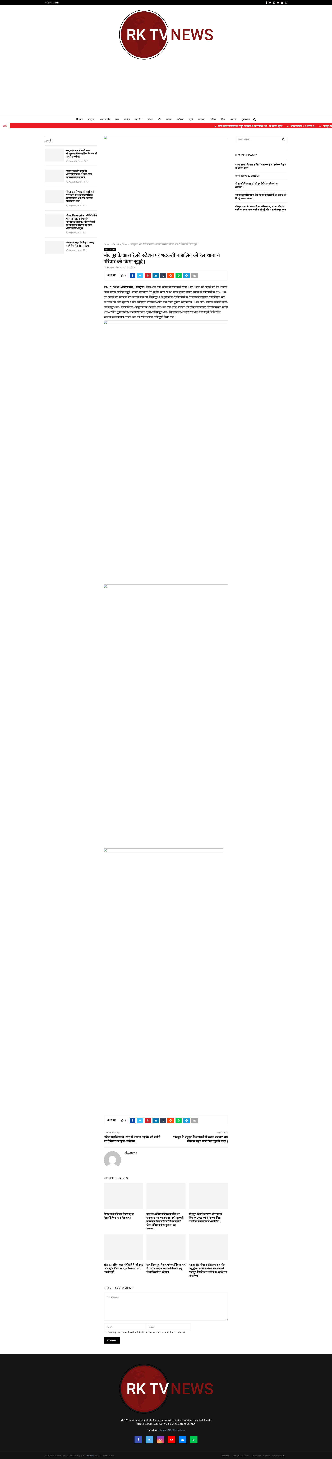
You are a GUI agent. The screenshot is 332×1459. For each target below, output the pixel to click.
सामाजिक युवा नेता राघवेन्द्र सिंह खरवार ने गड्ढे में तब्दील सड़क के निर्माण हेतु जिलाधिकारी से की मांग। (166, 1268)
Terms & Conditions (240, 1455)
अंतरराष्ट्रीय (105, 119)
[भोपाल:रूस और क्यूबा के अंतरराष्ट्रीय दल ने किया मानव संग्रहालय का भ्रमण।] (54, 176)
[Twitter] (149, 1439)
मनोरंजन (180, 119)
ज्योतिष (213, 119)
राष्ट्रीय (91, 119)
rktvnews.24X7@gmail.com (172, 1429)
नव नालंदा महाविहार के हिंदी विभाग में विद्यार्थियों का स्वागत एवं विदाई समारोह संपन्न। (260, 196)
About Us (226, 1455)
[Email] (182, 1439)
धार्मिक (150, 119)
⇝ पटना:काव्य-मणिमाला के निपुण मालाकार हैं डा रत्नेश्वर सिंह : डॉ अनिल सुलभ (221, 126)
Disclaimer (256, 1455)
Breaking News (110, 249)
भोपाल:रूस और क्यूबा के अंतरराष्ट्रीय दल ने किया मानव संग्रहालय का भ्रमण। (79, 174)
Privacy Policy (278, 1455)
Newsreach (90, 1455)
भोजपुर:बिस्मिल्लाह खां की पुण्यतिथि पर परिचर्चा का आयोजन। (256, 185)
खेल (117, 119)
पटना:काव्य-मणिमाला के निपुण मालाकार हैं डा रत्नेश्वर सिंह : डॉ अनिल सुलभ (260, 166)
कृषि (191, 119)
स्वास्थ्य (201, 119)
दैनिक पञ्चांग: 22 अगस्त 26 (247, 176)
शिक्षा (223, 119)
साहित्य (127, 119)
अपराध (233, 119)
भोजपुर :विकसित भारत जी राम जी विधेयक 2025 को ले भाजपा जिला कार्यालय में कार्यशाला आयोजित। (205, 1218)
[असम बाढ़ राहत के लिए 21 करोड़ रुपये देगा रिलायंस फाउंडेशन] (54, 247)
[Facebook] (138, 1439)
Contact (266, 1455)
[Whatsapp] (193, 1439)
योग (159, 119)
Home (79, 119)
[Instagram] (160, 1439)
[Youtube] (171, 1439)
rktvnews (110, 267)
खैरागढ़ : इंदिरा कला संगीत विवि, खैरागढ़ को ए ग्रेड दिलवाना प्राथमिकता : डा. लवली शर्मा (123, 1268)
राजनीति (138, 119)
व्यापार (169, 119)
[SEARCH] (283, 139)
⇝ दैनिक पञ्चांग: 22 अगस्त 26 (274, 126)
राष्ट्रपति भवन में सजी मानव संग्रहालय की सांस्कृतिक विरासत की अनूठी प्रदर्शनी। (81, 153)
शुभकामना (246, 119)
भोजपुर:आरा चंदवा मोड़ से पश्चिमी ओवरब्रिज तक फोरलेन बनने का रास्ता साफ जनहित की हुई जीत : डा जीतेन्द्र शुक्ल (260, 207)
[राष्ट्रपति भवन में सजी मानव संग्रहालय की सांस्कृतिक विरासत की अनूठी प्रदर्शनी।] (54, 155)
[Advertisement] (166, 90)
